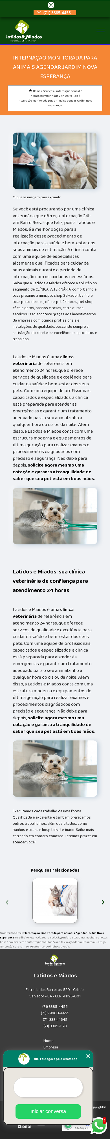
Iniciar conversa (48, 1111)
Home (48, 1041)
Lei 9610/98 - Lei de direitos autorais (47, 946)
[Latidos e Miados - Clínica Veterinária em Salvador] (24, 40)
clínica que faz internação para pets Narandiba (31, 900)
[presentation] (7, 901)
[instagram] (51, 5)
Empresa (50, 1047)
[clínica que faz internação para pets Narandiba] (55, 900)
